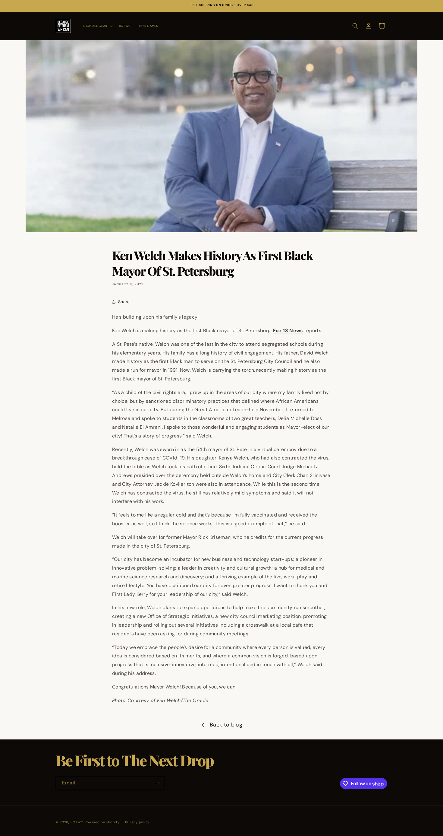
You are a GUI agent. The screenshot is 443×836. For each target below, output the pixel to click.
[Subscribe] (157, 783)
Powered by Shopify (102, 822)
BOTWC (78, 822)
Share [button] (124, 301)
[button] (97, 25)
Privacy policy (137, 822)
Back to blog (226, 724)
